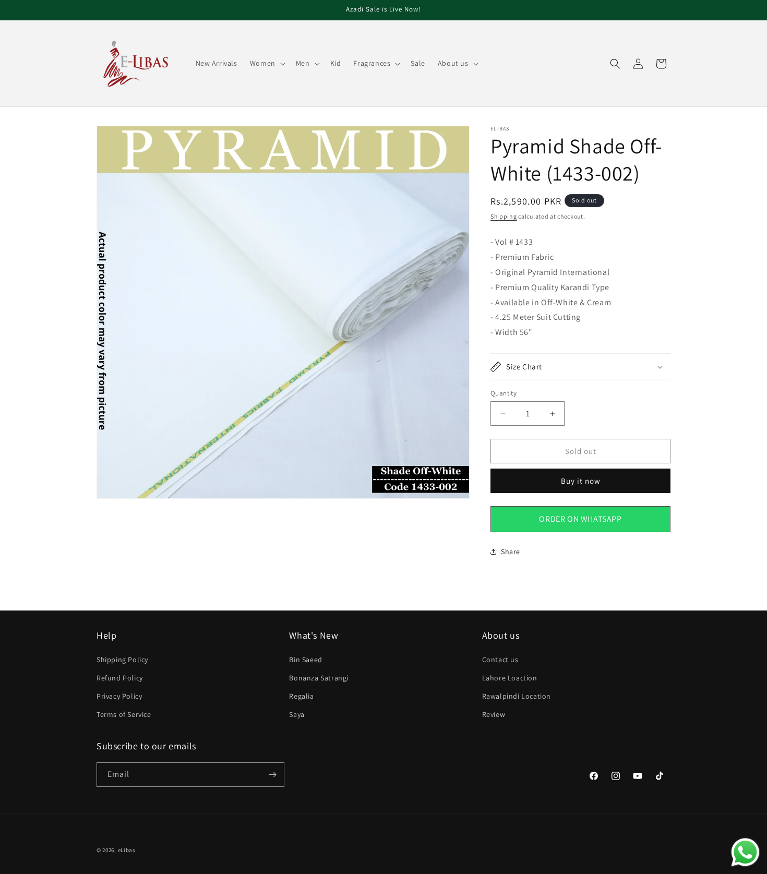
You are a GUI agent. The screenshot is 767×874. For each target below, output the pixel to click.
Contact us (500, 659)
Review (494, 714)
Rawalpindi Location (516, 696)
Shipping (503, 216)
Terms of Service (124, 714)
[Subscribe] (272, 774)
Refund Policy (120, 678)
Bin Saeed (305, 659)
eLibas (127, 850)
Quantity (503, 393)
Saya (296, 714)
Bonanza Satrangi (319, 678)
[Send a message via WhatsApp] (745, 852)
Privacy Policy (119, 696)
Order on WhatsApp (580, 518)
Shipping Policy (122, 659)
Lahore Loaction (509, 678)
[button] (267, 63)
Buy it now (581, 481)
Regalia (301, 696)
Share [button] (510, 551)
